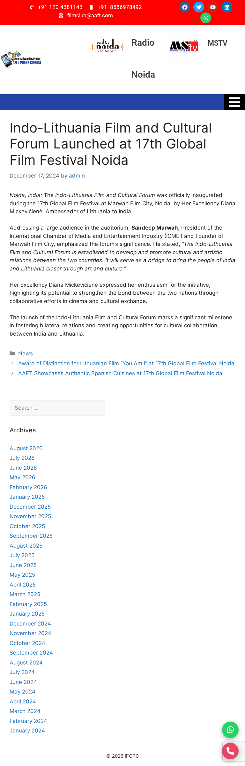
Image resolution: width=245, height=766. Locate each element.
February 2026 (28, 487)
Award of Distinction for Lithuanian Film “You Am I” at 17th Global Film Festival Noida (126, 363)
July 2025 (22, 555)
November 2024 (30, 633)
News (25, 353)
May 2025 (22, 575)
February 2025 (28, 604)
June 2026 (23, 468)
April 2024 (23, 701)
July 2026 (22, 458)
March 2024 (25, 711)
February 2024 (28, 721)
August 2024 (26, 662)
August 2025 (26, 545)
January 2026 (27, 497)
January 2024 (27, 730)
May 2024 (22, 691)
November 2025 (30, 516)
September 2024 (31, 652)
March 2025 (25, 594)
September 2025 (31, 536)
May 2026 (22, 477)
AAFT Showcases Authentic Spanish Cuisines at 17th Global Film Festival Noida (120, 373)
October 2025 (27, 526)
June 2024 (23, 682)
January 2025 (27, 614)
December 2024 (30, 623)
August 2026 (26, 448)
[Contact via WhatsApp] (230, 729)
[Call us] (230, 750)
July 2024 (22, 672)
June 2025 (23, 565)
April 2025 (23, 584)
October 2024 (27, 643)
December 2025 (30, 507)
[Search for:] (57, 408)
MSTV (217, 43)
